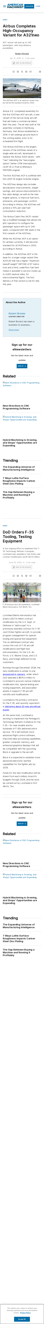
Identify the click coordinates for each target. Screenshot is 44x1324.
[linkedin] (18, 71)
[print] (40, 71)
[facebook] (13, 71)
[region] (22, 1314)
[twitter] (22, 71)
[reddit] (26, 71)
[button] (4, 6)
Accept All (22, 1319)
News (5, 20)
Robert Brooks (22, 53)
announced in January (14, 674)
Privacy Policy (25, 1313)
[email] (30, 71)
